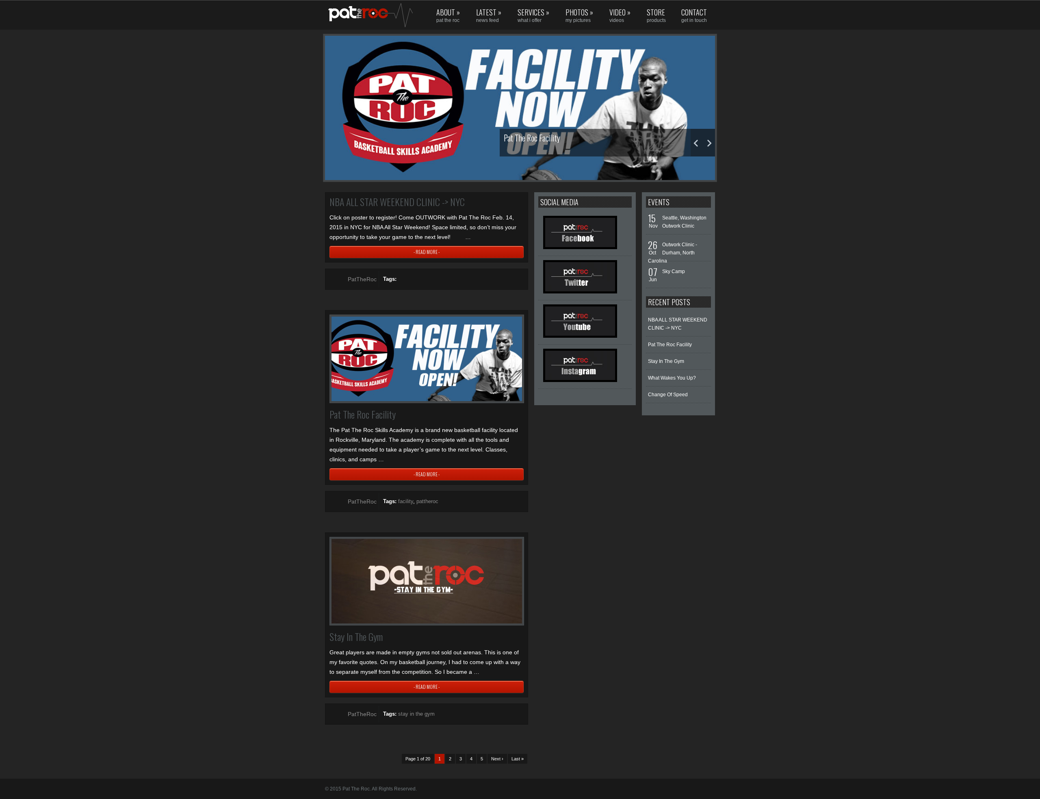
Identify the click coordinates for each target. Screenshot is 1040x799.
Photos (579, 15)
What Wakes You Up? (672, 378)
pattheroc (427, 501)
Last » (517, 758)
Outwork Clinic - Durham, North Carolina (672, 253)
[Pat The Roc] (360, 15)
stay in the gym (416, 714)
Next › (497, 758)
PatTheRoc (362, 279)
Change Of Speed (668, 394)
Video (619, 15)
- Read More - (427, 251)
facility (405, 501)
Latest (488, 15)
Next (709, 142)
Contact (694, 15)
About (448, 15)
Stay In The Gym (356, 636)
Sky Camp (673, 271)
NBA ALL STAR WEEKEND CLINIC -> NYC (397, 201)
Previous (697, 142)
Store (656, 15)
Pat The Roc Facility (362, 414)
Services (533, 15)
